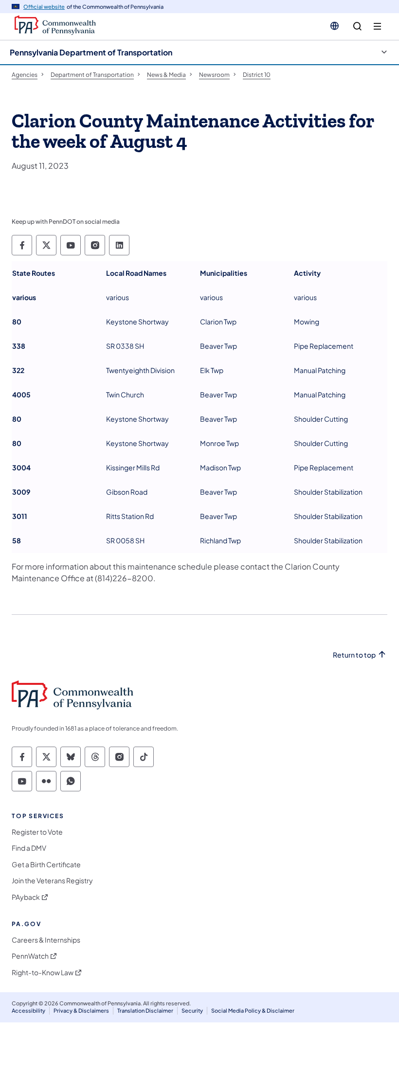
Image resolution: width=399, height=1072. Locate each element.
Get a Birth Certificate (46, 864)
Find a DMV (29, 848)
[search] (357, 26)
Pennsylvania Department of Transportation (91, 52)
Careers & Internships (46, 940)
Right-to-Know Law (42, 972)
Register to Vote (37, 832)
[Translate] (335, 26)
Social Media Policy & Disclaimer (252, 1010)
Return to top (354, 655)
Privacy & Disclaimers (81, 1010)
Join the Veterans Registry (52, 880)
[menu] (377, 26)
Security (192, 1010)
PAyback (26, 897)
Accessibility (28, 1010)
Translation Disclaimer (145, 1010)
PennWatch (30, 956)
